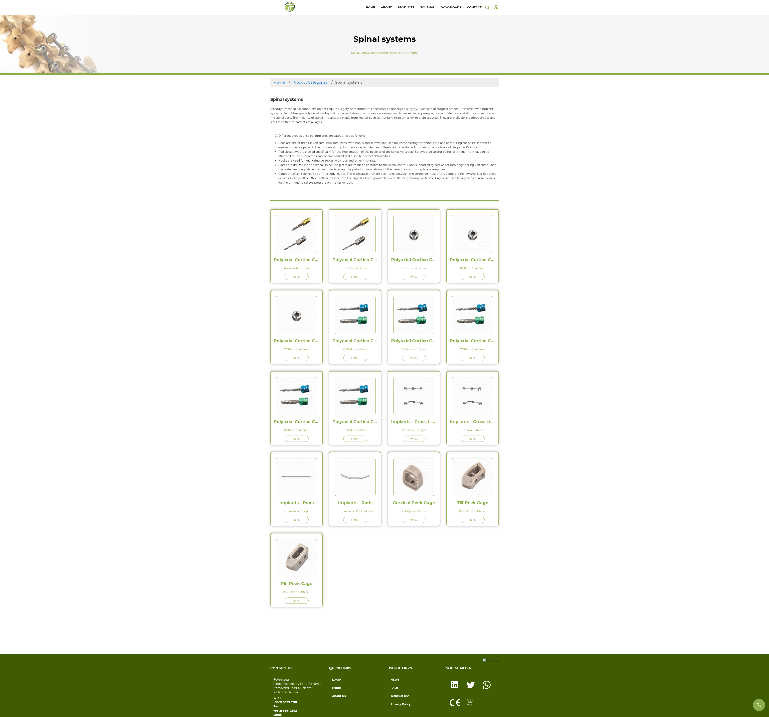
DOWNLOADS (451, 7)
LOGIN (336, 679)
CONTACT (474, 7)
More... (297, 276)
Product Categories (310, 82)
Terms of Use (400, 696)
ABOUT (386, 7)
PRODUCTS (406, 7)
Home (279, 82)
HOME (370, 7)
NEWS (395, 679)
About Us (339, 696)
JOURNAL (427, 7)
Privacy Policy (401, 704)
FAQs (394, 688)
